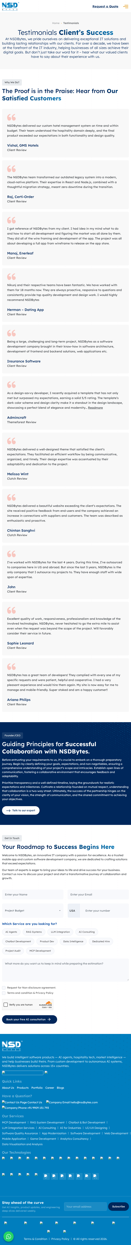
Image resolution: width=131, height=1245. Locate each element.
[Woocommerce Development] (5, 1180)
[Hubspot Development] (13, 1180)
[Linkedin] (62, 1223)
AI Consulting (47, 1128)
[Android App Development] (87, 1164)
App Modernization (54, 1133)
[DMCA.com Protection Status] (22, 1072)
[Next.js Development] (38, 1164)
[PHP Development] (62, 1164)
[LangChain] (71, 1176)
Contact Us (34, 1102)
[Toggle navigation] (125, 6)
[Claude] (46, 1176)
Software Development (85, 1133)
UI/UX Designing (96, 1128)
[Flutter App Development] (103, 1164)
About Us (8, 1087)
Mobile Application (14, 1138)
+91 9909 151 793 (38, 1107)
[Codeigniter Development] (54, 1164)
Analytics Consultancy (74, 1138)
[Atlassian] (38, 1180)
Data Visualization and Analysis (22, 1144)
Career (49, 1087)
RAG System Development (47, 1122)
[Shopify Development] (120, 1164)
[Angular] (21, 1164)
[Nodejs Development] (79, 1164)
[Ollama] (95, 1176)
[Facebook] (12, 1223)
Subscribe (118, 1206)
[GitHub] (53, 1232)
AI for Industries (70, 1128)
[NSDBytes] (10, 6)
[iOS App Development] (95, 1164)
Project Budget (14, 910)
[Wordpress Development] (111, 1164)
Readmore (95, 407)
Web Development (116, 1133)
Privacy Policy (60, 1239)
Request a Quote (105, 6)
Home (56, 23)
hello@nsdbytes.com (84, 1102)
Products (23, 1087)
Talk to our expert (23, 810)
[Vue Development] (30, 1164)
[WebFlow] (30, 1180)
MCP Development (14, 1122)
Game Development (43, 1138)
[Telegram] (119, 1223)
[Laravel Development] (46, 1164)
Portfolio (37, 1087)
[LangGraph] (87, 1176)
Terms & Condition (35, 1239)
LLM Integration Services (18, 1128)
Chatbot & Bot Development (87, 1122)
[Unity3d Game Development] (21, 1180)
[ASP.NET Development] (71, 1164)
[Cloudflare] (54, 1176)
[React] (13, 1164)
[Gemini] (5, 1164)
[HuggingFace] (62, 1176)
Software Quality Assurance (20, 1133)
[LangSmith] (79, 1176)
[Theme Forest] (73, 1232)
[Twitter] (30, 1223)
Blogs (60, 1087)
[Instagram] (99, 1223)
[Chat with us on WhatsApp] (8, 1236)
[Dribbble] (80, 1223)
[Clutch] (45, 1223)
